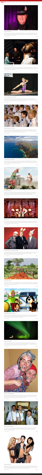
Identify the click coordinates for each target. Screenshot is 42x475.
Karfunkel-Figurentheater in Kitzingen (9, 313)
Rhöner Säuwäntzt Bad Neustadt (9, 426)
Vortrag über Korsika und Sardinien (9, 159)
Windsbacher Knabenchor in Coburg (9, 128)
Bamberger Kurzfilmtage (7, 190)
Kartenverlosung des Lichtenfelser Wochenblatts (11, 250)
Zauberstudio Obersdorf (7, 31)
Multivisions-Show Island (7, 341)
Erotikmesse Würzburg (7, 464)
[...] (15, 35)
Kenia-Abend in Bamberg (7, 280)
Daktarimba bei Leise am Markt (8, 65)
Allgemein (8, 133)
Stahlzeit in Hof (6, 219)
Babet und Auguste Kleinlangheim (9, 393)
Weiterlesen (37, 133)
